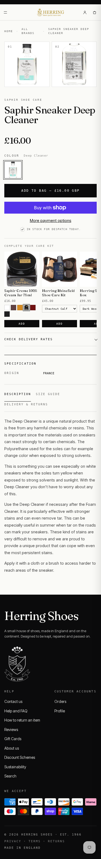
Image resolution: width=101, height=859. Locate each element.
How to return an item (22, 720)
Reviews (11, 729)
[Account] (85, 12)
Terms (35, 841)
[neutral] (7, 307)
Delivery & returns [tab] (26, 404)
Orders (60, 701)
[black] (7, 314)
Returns (56, 841)
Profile (59, 711)
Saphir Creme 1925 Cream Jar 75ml (20, 292)
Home (8, 31)
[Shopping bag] (94, 12)
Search (10, 776)
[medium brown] (13, 307)
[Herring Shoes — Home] (50, 12)
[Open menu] (5, 12)
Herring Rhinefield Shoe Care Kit (58, 292)
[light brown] (20, 307)
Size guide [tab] (48, 394)
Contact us (13, 701)
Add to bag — (50, 191)
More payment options (50, 220)
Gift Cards (12, 738)
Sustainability (15, 766)
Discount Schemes (19, 757)
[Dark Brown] (26, 307)
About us (11, 748)
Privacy (12, 841)
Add (22, 323)
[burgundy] (33, 307)
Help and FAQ (15, 711)
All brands (28, 31)
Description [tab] (17, 394)
